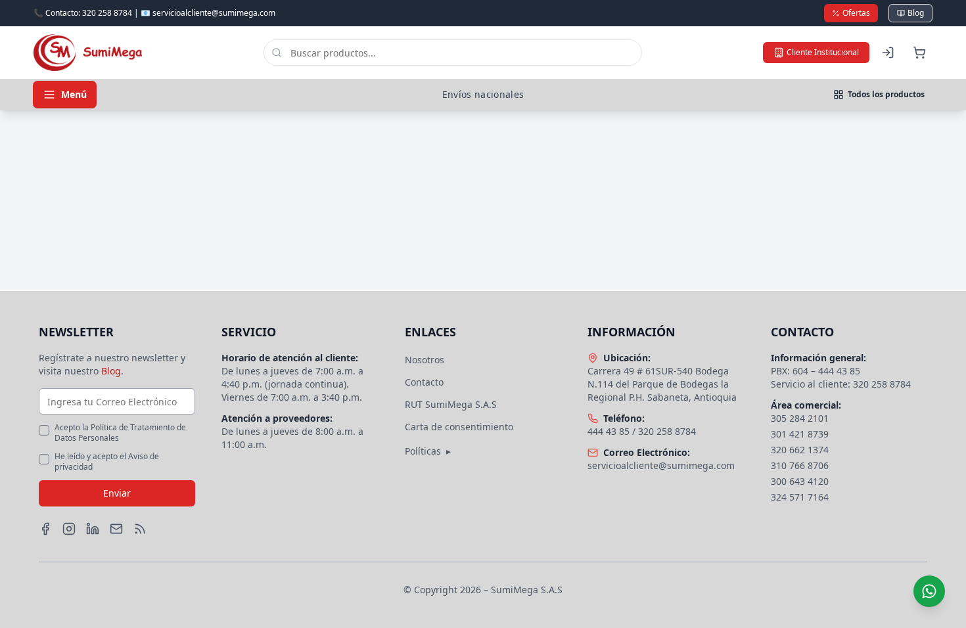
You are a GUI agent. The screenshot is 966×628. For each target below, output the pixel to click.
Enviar (117, 493)
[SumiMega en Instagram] (69, 528)
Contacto (424, 382)
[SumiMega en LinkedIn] (92, 528)
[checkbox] (44, 430)
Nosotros (424, 359)
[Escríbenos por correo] (116, 528)
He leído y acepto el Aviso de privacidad (107, 461)
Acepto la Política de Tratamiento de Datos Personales (120, 432)
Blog (916, 12)
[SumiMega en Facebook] (45, 528)
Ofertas (856, 12)
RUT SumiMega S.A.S (451, 404)
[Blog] (140, 528)
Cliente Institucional (823, 52)
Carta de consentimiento (459, 426)
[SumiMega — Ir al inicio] (88, 52)
